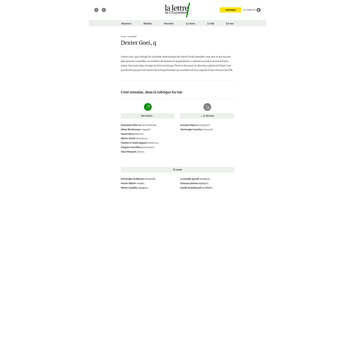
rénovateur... (135, 138)
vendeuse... (195, 178)
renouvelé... (139, 178)
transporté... (195, 125)
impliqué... (194, 183)
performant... (138, 147)
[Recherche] (104, 10)
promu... (133, 151)
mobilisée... (197, 187)
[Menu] (96, 10)
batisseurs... (140, 142)
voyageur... (135, 187)
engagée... (136, 129)
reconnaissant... (139, 125)
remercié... (197, 129)
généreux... (133, 133)
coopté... (133, 183)
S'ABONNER (230, 10)
